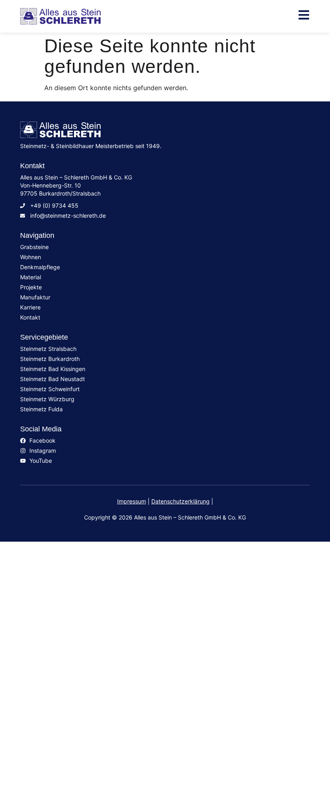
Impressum (131, 501)
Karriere (39, 672)
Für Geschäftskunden (72, 705)
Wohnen (40, 591)
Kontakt (39, 688)
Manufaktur (48, 640)
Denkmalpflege (57, 608)
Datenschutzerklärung (180, 501)
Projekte (40, 656)
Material (40, 624)
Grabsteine (47, 574)
